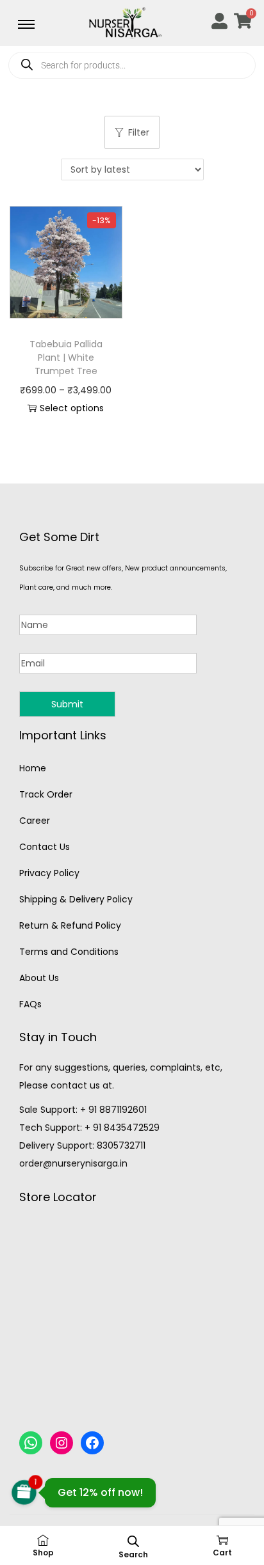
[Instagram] (61, 1442)
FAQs (30, 1004)
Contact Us (44, 846)
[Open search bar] (133, 1541)
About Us (39, 977)
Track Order (45, 794)
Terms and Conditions (69, 951)
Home (32, 768)
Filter (138, 132)
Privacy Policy (49, 873)
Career (34, 820)
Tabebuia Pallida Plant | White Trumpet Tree (66, 357)
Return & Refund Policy (70, 925)
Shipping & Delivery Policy (76, 899)
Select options (72, 408)
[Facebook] (92, 1442)
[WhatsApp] (30, 1442)
